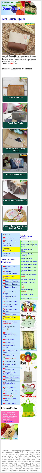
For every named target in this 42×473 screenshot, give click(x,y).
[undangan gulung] (28, 351)
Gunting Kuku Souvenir (9, 384)
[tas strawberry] (28, 397)
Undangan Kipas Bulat (28, 267)
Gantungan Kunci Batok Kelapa (10, 305)
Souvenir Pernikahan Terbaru (10, 272)
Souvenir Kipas (10, 314)
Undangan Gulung (27, 242)
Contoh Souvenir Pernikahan (9, 245)
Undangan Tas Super (28, 282)
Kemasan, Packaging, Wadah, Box (10, 334)
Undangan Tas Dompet (28, 275)
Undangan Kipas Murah (29, 264)
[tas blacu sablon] (28, 382)
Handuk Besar (10, 380)
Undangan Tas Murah (28, 279)
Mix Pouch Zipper (13, 18)
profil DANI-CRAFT (29, 459)
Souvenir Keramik (11, 281)
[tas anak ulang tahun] (28, 417)
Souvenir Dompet (11, 284)
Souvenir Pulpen (11, 391)
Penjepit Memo (10, 388)
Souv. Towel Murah (12, 377)
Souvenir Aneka (10, 403)
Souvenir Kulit (10, 369)
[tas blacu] (28, 329)
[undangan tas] (28, 312)
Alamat (7, 235)
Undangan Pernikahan (7, 249)
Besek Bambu (10, 339)
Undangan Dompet (27, 289)
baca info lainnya (8, 421)
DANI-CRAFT (26, 465)
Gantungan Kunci (11, 301)
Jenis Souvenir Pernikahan (7, 261)
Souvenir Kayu (10, 361)
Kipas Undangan (26, 258)
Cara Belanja (9, 238)
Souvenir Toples (10, 322)
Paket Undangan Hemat (29, 261)
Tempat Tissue (10, 355)
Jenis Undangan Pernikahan (26, 237)
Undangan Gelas (26, 299)
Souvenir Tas (9, 342)
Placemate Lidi (10, 394)
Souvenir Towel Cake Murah (9, 373)
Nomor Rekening (11, 241)
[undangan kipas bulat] (28, 365)
